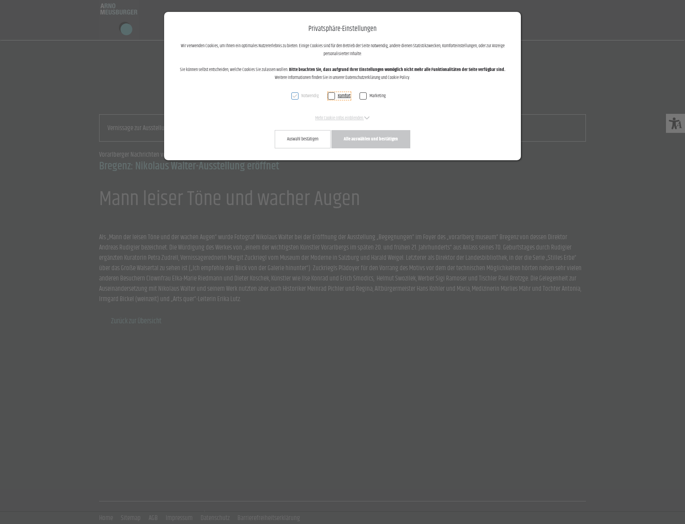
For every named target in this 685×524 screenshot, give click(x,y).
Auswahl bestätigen (302, 139)
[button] (342, 118)
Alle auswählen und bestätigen (371, 139)
